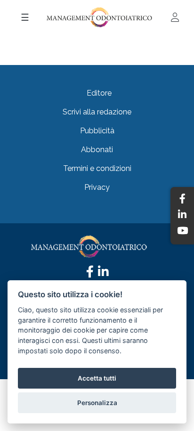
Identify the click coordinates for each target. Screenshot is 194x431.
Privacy (97, 187)
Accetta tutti (97, 378)
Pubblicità (97, 130)
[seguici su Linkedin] (103, 273)
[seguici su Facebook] (90, 273)
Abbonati (97, 149)
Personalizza (97, 403)
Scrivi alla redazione (97, 111)
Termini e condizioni (97, 168)
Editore (99, 93)
